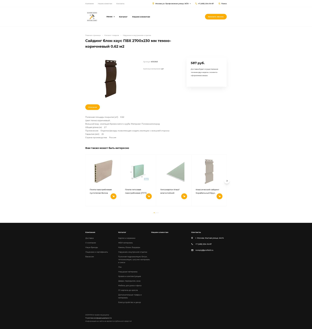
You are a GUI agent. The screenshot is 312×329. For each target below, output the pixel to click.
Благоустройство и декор (129, 302)
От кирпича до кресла (128, 290)
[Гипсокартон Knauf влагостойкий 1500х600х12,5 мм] (173, 171)
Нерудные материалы (127, 272)
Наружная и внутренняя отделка (132, 252)
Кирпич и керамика (126, 238)
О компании (90, 243)
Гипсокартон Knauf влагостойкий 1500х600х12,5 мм (169, 191)
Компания (89, 4)
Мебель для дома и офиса (129, 285)
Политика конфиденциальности (98, 318)
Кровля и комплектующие (129, 276)
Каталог (123, 17)
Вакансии (89, 257)
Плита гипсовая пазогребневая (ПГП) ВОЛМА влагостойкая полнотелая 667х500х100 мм (137, 191)
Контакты (120, 4)
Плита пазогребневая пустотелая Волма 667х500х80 (101, 191)
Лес (120, 267)
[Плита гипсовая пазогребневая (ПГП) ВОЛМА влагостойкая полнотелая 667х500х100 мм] (138, 171)
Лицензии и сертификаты (96, 252)
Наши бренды (91, 247)
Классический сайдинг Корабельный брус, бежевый (207, 191)
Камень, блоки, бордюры (129, 247)
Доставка (89, 238)
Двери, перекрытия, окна (129, 281)
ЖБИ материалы (125, 243)
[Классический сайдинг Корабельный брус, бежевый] (209, 171)
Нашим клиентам (105, 4)
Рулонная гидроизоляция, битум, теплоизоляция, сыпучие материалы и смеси (134, 260)
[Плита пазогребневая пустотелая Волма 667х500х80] (103, 171)
